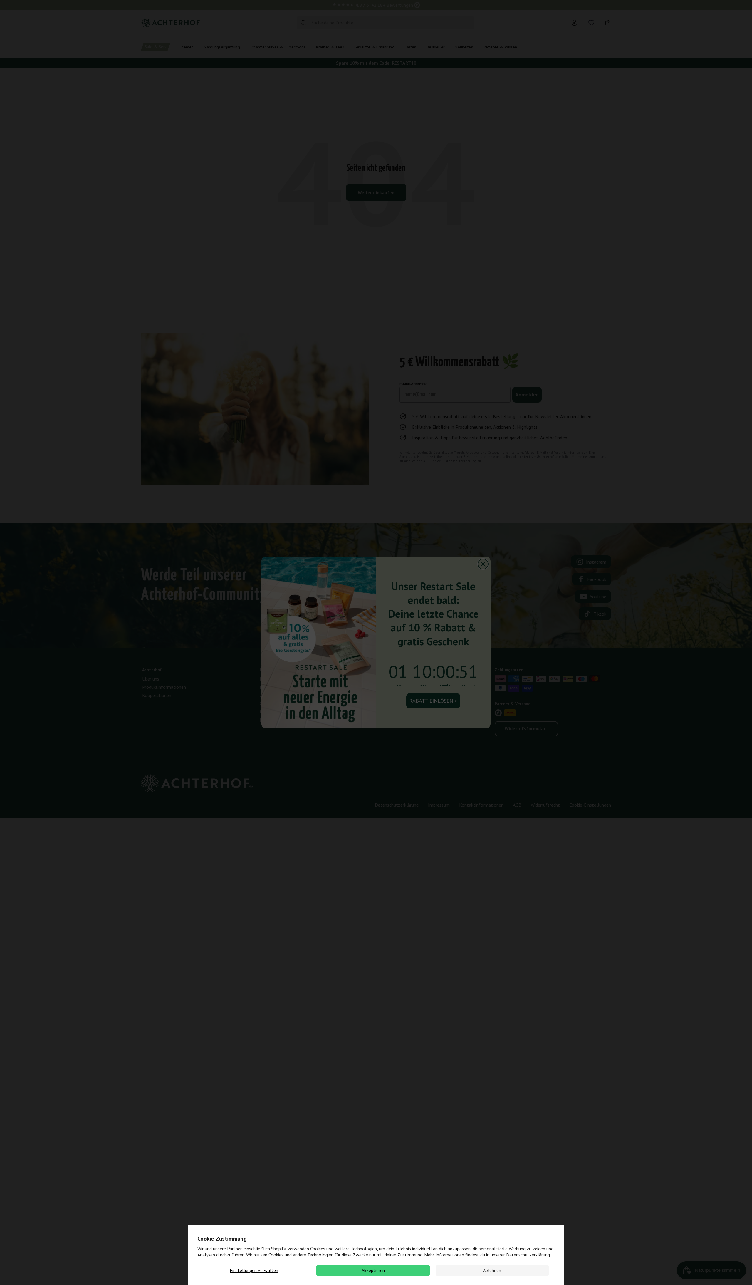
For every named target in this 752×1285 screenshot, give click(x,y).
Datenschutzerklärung (528, 1255)
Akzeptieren (373, 1270)
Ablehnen (492, 1270)
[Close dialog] (483, 564)
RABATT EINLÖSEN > (433, 700)
